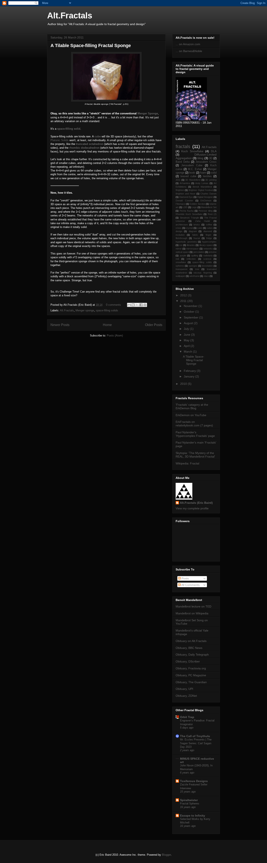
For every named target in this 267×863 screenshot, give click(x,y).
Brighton (180, 190)
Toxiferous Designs (194, 781)
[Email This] (129, 305)
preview (213, 252)
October (189, 311)
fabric (195, 235)
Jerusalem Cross (206, 161)
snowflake (181, 262)
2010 (184, 383)
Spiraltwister (189, 800)
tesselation (207, 266)
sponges (193, 266)
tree (197, 269)
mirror (179, 248)
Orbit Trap (187, 717)
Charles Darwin (208, 193)
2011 (178, 180)
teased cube (188, 176)
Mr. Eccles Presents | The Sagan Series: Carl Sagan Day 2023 (196, 743)
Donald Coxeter (184, 200)
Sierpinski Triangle (189, 217)
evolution (180, 235)
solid (214, 172)
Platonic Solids (59, 140)
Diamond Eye (186, 197)
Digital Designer (205, 197)
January (189, 376)
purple (183, 255)
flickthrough (181, 238)
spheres (180, 266)
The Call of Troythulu (195, 736)
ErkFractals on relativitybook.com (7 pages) (194, 423)
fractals (183, 146)
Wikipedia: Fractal (187, 463)
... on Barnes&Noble (189, 51)
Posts (185, 578)
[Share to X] (137, 305)
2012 (184, 295)
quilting (194, 255)
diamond (207, 231)
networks (208, 248)
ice (180, 245)
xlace (206, 276)
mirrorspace (192, 248)
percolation (198, 252)
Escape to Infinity (192, 815)
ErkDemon (205, 200)
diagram (193, 231)
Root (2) (212, 214)
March (188, 351)
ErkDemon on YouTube (191, 415)
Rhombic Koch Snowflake (189, 214)
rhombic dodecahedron (84, 147)
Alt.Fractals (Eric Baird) (196, 502)
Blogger (166, 854)
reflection (191, 259)
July (187, 328)
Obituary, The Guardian (191, 682)
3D (210, 158)
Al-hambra (185, 183)
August (189, 323)
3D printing (211, 180)
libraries (191, 245)
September (191, 317)
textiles (207, 176)
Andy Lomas (201, 183)
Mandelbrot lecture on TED (193, 606)
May (187, 340)
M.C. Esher (195, 169)
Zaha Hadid (202, 221)
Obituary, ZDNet (186, 695)
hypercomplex (209, 241)
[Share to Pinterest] (145, 305)
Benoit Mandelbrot (202, 186)
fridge (209, 238)
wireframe (194, 276)
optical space (182, 252)
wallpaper (180, 276)
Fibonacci (180, 204)
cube (97, 136)
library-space (206, 245)
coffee (209, 224)
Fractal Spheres (189, 803)
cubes (210, 228)
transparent (181, 269)
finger (208, 235)
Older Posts (153, 325)
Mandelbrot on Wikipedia (192, 613)
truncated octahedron (89, 144)
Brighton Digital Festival (201, 190)
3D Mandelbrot (192, 180)
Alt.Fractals (69, 15)
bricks (197, 224)
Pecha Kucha (187, 211)
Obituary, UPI (184, 688)
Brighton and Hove (185, 193)
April (187, 346)
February (190, 370)
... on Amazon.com (188, 44)
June (187, 334)
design (179, 231)
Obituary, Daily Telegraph (192, 654)
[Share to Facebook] (141, 305)
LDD (185, 207)
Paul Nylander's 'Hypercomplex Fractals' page (195, 434)
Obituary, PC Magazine (191, 675)
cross (178, 228)
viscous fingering (203, 272)
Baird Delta (183, 161)
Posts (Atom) (115, 335)
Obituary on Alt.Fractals (191, 641)
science (207, 259)
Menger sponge (85, 310)
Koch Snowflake (192, 151)
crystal (189, 228)
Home (107, 325)
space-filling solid (68, 128)
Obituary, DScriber (188, 661)
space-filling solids (107, 310)
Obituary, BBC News (189, 647)
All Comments (190, 585)
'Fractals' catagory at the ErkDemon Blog (192, 406)
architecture (182, 224)
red (177, 259)
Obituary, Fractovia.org (191, 668)
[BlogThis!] (133, 305)
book (192, 172)
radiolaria (208, 255)
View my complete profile (192, 508)
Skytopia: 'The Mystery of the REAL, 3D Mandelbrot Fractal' (195, 454)
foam (203, 172)
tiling (200, 158)
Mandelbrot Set (209, 207)
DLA (214, 151)
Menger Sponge (147, 113)
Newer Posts (59, 325)
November (191, 306)
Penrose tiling (206, 211)
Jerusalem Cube (192, 165)
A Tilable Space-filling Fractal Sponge (90, 45)
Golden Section (197, 204)
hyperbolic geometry (186, 241)
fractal (197, 238)
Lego (194, 207)
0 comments (113, 304)
